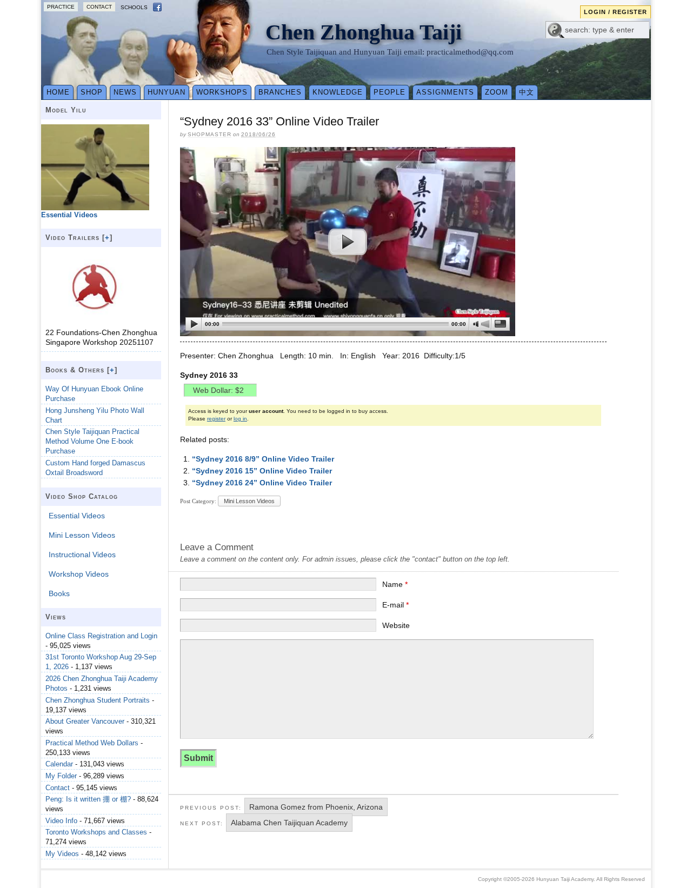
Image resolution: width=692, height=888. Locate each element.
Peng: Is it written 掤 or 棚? (88, 799)
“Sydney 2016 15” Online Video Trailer (262, 470)
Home (58, 92)
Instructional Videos (82, 554)
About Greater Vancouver (84, 721)
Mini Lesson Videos (249, 501)
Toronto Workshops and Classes (96, 832)
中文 (526, 92)
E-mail (395, 604)
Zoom (496, 92)
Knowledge (337, 92)
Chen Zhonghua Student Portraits (97, 700)
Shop (92, 92)
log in (240, 419)
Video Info (61, 821)
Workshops (222, 92)
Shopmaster (209, 134)
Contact (99, 7)
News (125, 92)
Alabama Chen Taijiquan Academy (289, 822)
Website (396, 625)
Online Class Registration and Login (101, 636)
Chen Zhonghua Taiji (363, 32)
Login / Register (615, 12)
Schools (134, 7)
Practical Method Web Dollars (91, 743)
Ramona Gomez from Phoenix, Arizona (316, 807)
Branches (280, 92)
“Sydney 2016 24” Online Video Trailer (262, 482)
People (389, 92)
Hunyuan (166, 92)
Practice (61, 7)
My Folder (61, 776)
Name (395, 584)
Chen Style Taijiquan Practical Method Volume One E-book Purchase (92, 441)
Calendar (59, 764)
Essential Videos (77, 515)
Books (59, 593)
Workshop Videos (79, 574)
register (216, 419)
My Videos (62, 854)
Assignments (445, 92)
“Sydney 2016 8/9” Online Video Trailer (263, 459)
